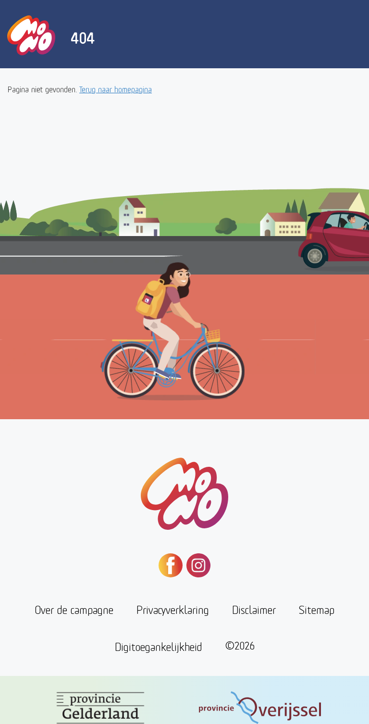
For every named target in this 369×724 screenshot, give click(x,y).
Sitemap (316, 609)
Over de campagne (74, 609)
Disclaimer (254, 609)
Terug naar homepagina (115, 89)
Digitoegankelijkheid (158, 646)
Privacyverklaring (172, 609)
